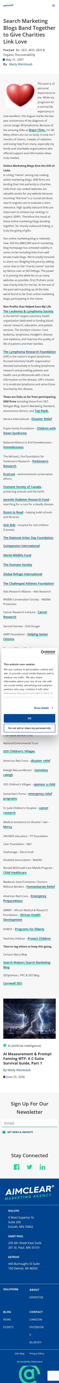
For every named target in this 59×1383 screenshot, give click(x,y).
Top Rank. (42, 411)
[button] (53, 5)
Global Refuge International (22, 574)
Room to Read (13, 512)
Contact (36, 1312)
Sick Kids (9, 525)
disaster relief (40, 761)
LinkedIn (36, 1319)
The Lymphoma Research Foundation (29, 352)
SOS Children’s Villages (19, 751)
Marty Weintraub (20, 64)
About (34, 1290)
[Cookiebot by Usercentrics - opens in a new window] (41, 653)
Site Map (20, 1353)
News (7, 1319)
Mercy (7, 827)
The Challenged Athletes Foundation (28, 583)
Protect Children (39, 938)
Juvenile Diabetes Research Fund (26, 499)
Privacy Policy (37, 1353)
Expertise (36, 1297)
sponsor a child (44, 784)
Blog (7, 1312)
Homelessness (13, 447)
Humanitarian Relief (41, 887)
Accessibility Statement (29, 1361)
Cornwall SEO (12, 983)
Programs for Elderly (29, 929)
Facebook (37, 1327)
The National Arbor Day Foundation (28, 538)
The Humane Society (17, 565)
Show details (41, 708)
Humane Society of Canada (22, 487)
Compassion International (21, 546)
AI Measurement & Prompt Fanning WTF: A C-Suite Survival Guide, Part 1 (27, 1058)
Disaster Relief (41, 419)
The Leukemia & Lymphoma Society (28, 311)
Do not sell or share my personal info (29, 728)
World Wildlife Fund (17, 555)
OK (29, 718)
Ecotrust (9, 474)
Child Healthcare (15, 872)
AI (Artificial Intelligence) (24, 1046)
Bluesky (35, 1342)
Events (8, 1327)
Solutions (10, 1289)
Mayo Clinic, (37, 130)
